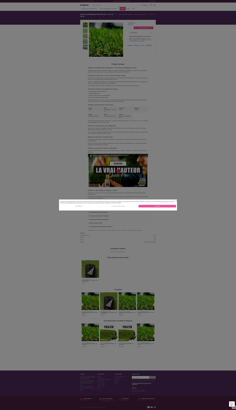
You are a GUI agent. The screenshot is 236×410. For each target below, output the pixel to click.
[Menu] (234, 402)
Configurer (78, 206)
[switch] (232, 405)
